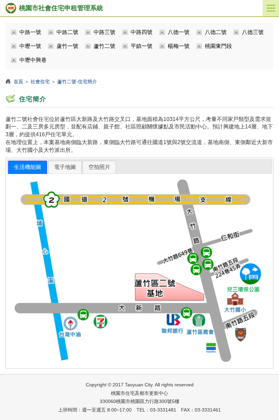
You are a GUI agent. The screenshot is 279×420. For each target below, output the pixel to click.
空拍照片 (99, 167)
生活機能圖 (27, 167)
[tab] (27, 167)
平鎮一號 (141, 46)
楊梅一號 (179, 46)
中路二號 (67, 32)
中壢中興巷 (33, 60)
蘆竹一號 (67, 46)
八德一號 (179, 32)
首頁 (18, 81)
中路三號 (104, 32)
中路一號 (30, 32)
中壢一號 (30, 46)
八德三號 (253, 32)
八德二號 (216, 32)
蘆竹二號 (104, 46)
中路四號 (141, 32)
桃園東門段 (218, 46)
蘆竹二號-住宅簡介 (77, 81)
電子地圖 (65, 167)
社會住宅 (40, 81)
